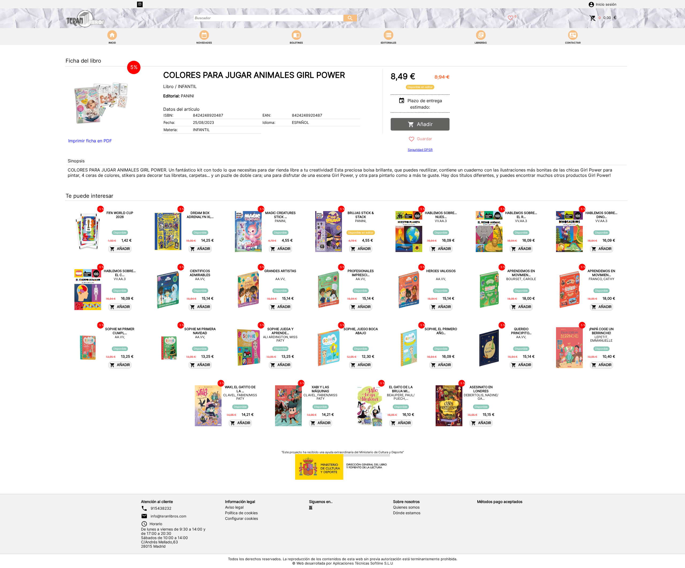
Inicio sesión (606, 4)
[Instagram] (140, 4)
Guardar (423, 138)
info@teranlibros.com (168, 516)
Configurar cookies (241, 518)
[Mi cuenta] (591, 4)
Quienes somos (406, 507)
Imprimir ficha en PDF (90, 140)
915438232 (161, 508)
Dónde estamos (406, 513)
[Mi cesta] (592, 17)
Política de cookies (241, 513)
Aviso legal (234, 507)
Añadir (423, 124)
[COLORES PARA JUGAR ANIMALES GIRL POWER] (101, 102)
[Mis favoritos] (510, 17)
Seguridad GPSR (420, 150)
